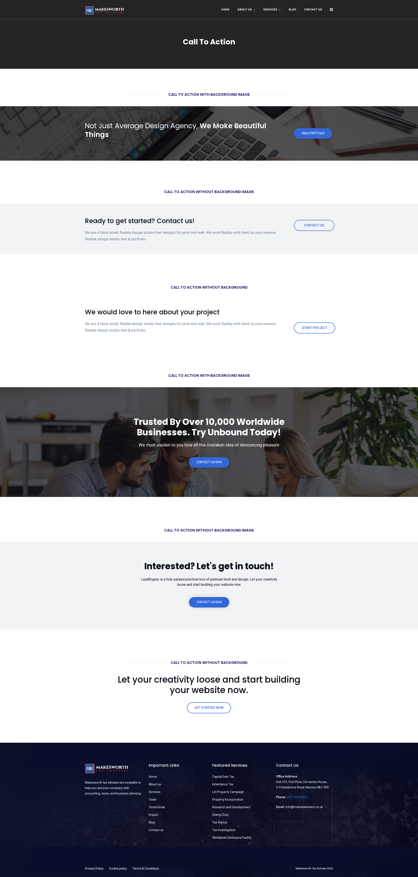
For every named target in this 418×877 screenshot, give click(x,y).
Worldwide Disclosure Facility (231, 837)
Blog (292, 9)
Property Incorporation (227, 799)
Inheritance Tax (222, 784)
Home (225, 9)
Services (270, 9)
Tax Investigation (224, 830)
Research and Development (231, 807)
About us (155, 784)
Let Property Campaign (228, 792)
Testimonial (157, 807)
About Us (245, 9)
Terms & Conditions (145, 868)
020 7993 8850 (297, 797)
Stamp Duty (220, 814)
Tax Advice (219, 822)
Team (153, 799)
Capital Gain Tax (223, 776)
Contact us (313, 9)
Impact (153, 814)
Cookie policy (118, 868)
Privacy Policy (94, 868)
